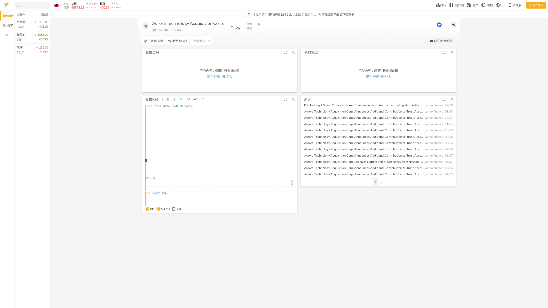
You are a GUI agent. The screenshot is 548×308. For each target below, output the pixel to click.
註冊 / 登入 (536, 5)
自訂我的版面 (440, 41)
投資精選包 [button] (259, 14)
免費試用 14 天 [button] (311, 14)
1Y (202, 99)
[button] (31, 5)
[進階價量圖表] (440, 25)
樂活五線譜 (179, 41)
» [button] (382, 182)
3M (188, 99)
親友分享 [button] (8, 25)
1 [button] (375, 182)
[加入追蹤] (146, 26)
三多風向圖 (155, 41)
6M (195, 99)
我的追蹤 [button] (8, 15)
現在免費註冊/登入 (219, 76)
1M (180, 99)
